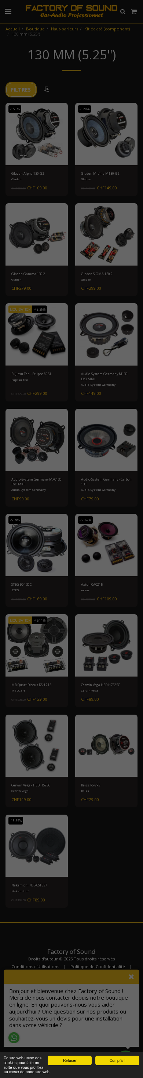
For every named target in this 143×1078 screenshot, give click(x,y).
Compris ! (117, 1060)
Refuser (69, 1060)
